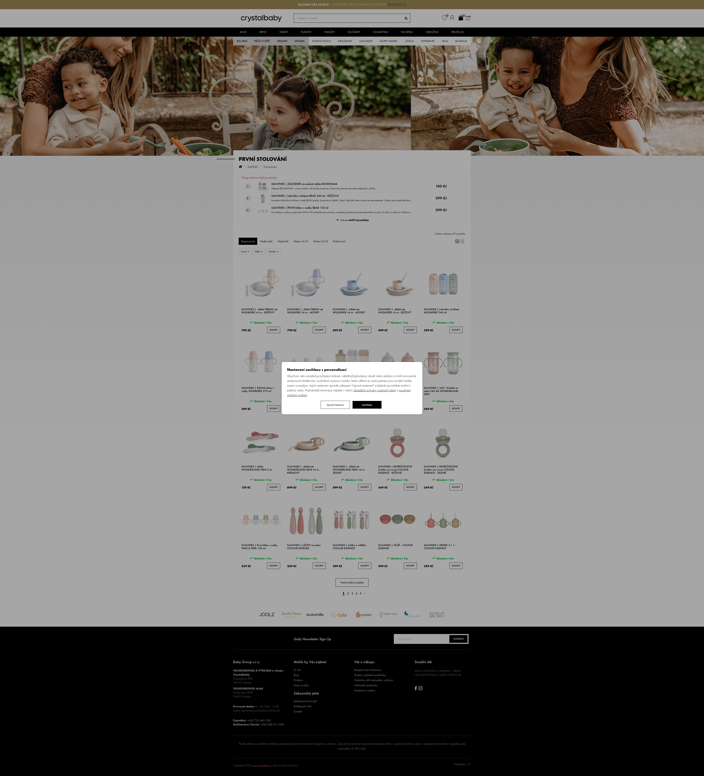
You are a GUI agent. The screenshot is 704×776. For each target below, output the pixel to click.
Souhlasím (367, 404)
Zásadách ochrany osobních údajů (374, 390)
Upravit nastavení (335, 404)
